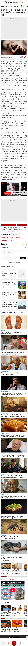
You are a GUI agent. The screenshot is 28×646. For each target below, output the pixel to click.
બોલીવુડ (23, 6)
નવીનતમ (6, 603)
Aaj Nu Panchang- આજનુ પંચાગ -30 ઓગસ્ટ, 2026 (17, 629)
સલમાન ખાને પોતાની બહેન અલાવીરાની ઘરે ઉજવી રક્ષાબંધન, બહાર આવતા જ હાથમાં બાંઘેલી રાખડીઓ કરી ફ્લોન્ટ (6, 613)
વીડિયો (5, 576)
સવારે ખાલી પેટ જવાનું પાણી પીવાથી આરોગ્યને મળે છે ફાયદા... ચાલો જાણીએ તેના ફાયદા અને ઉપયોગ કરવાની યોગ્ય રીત (17, 571)
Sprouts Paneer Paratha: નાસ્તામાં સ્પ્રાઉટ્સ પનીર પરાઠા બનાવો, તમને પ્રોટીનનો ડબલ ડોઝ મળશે (6, 571)
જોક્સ (12, 237)
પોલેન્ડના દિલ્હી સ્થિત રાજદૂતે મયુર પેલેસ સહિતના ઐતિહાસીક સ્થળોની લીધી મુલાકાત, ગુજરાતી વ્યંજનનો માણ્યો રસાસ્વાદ (14, 229)
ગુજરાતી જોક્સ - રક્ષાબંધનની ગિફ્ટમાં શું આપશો (17, 613)
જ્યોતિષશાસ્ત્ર (5, 237)
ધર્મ (11, 240)
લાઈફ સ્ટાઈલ (5, 240)
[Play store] (22, 2)
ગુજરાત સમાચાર (5, 6)
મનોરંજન (18, 237)
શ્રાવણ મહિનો (14, 6)
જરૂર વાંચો (6, 561)
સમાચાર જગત (16, 234)
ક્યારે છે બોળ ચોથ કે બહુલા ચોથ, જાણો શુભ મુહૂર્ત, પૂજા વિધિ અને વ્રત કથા (6, 629)
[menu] (2, 2)
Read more (7, 193)
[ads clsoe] (27, 637)
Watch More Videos (7, 579)
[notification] (25, 2)
